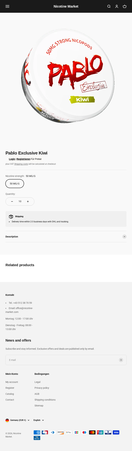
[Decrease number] (12, 201)
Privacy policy (42, 387)
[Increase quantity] (28, 201)
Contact (10, 399)
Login (12, 159)
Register (10, 387)
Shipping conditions (45, 399)
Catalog (10, 393)
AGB (37, 393)
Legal (37, 382)
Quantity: (10, 194)
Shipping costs (21, 164)
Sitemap (39, 405)
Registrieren (23, 159)
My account (12, 382)
